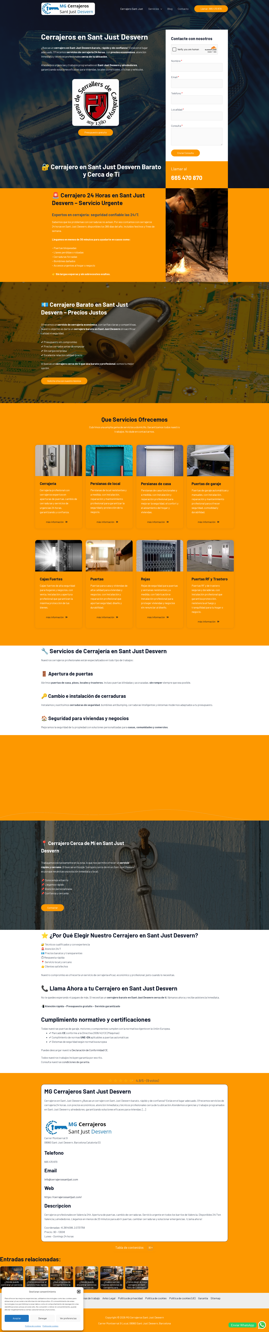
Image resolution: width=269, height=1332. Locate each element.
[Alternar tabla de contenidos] (148, 1247)
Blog (169, 8)
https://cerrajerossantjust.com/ (63, 1197)
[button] (78, 1291)
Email (175, 77)
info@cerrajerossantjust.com (61, 1179)
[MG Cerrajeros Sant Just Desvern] (68, 8)
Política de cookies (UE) (182, 1298)
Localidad (177, 109)
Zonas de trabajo (90, 1298)
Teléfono (177, 93)
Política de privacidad (130, 1298)
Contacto (183, 8)
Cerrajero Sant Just (131, 8)
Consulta (177, 125)
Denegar (42, 1318)
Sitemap (215, 1298)
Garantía (203, 1298)
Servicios (153, 8)
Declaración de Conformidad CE (90, 1050)
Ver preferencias (68, 1318)
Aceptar (17, 1318)
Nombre (176, 60)
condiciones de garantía (75, 1061)
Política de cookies (33, 1326)
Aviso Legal (108, 1298)
